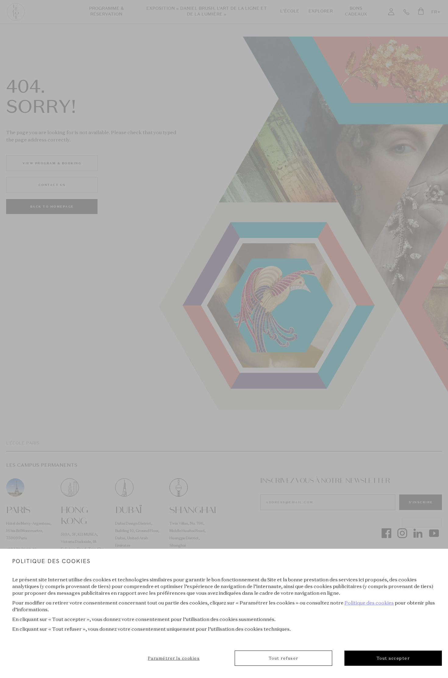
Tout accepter (393, 658)
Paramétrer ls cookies (174, 658)
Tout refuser (283, 658)
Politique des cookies (369, 603)
